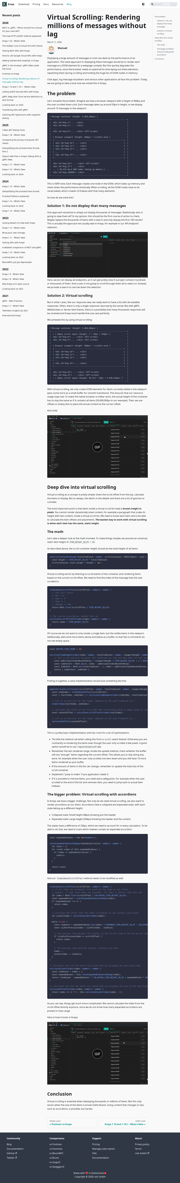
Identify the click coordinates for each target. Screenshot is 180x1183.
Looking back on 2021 (12, 288)
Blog (69, 4)
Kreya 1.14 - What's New (13, 201)
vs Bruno (54, 1157)
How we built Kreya (11, 315)
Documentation (15, 1148)
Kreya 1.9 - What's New (13, 274)
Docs (46, 4)
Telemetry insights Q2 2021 (15, 310)
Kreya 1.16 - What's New (13, 169)
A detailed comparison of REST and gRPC (21, 247)
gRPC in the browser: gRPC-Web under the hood (20, 67)
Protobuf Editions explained (15, 196)
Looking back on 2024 (12, 174)
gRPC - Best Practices (12, 301)
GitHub (10, 1153)
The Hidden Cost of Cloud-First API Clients (22, 45)
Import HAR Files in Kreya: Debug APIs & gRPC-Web (21, 158)
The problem (160, 16)
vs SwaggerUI (57, 1166)
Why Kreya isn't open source (15, 284)
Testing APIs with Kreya (13, 242)
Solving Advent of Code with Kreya (18, 223)
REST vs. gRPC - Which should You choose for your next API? (22, 30)
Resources (57, 4)
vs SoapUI (55, 1162)
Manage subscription (103, 1148)
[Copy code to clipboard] (144, 116)
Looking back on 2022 (12, 257)
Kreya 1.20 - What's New (13, 41)
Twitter (10, 1157)
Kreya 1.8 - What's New (13, 279)
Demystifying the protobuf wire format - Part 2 (21, 150)
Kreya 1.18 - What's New (13, 135)
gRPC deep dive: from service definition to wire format (22, 98)
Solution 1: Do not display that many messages (164, 23)
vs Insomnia (56, 1148)
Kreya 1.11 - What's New (13, 237)
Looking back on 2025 (12, 105)
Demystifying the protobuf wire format (20, 191)
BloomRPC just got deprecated (17, 262)
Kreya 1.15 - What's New (13, 186)
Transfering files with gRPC (15, 109)
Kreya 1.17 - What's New (13, 164)
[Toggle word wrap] (139, 556)
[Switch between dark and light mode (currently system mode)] (143, 4)
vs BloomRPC (56, 1153)
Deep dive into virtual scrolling (164, 39)
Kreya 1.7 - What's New (13, 305)
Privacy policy (142, 1144)
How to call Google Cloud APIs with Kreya (22, 55)
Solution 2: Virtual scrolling (164, 32)
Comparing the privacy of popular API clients (20, 141)
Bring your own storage (13, 232)
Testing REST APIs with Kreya (16, 50)
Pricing (36, 4)
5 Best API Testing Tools (13, 130)
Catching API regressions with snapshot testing (21, 116)
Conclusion (159, 59)
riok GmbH (141, 1153)
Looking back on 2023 (12, 206)
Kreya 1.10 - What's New (13, 252)
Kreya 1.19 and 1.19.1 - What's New (18, 87)
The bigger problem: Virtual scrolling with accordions (165, 52)
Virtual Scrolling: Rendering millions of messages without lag (20, 80)
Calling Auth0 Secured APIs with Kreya (20, 91)
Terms (138, 1148)
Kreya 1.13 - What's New (13, 211)
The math (161, 44)
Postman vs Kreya (10, 73)
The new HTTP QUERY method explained (21, 36)
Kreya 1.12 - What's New (13, 227)
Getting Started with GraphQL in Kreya (20, 60)
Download (23, 4)
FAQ (94, 1153)
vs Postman (56, 1144)
